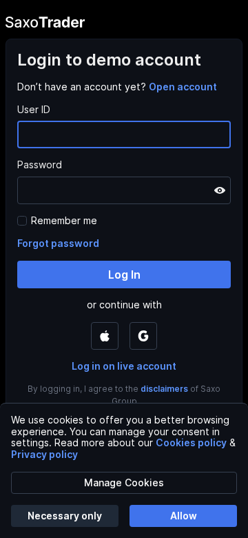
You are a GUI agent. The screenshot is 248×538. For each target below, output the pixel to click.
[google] (143, 336)
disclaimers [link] (164, 388)
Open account (183, 86)
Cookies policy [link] (191, 442)
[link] (183, 86)
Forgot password (58, 243)
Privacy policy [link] (44, 454)
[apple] (104, 336)
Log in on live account (124, 366)
